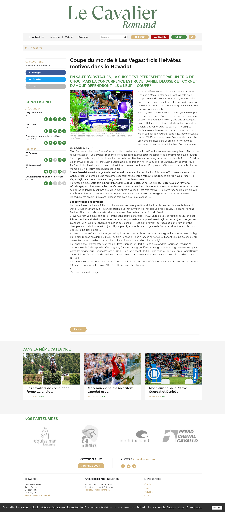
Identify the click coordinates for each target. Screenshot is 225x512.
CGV (146, 495)
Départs (50, 119)
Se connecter (192, 37)
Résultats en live (60, 119)
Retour (78, 329)
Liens (146, 488)
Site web (46, 119)
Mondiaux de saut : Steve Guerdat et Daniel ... (168, 389)
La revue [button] (55, 37)
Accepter (217, 508)
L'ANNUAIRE (160, 37)
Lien (34, 86)
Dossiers (83, 37)
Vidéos (69, 37)
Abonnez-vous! (91, 465)
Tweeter (36, 79)
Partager (36, 72)
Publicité (179, 37)
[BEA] (154, 436)
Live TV (64, 119)
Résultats (55, 119)
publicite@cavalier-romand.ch (97, 490)
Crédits (147, 484)
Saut (41, 396)
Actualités (38, 37)
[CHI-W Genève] (65, 436)
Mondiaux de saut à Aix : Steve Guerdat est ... (111, 389)
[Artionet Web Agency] (109, 436)
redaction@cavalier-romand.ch (37, 495)
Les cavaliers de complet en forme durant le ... (48, 389)
